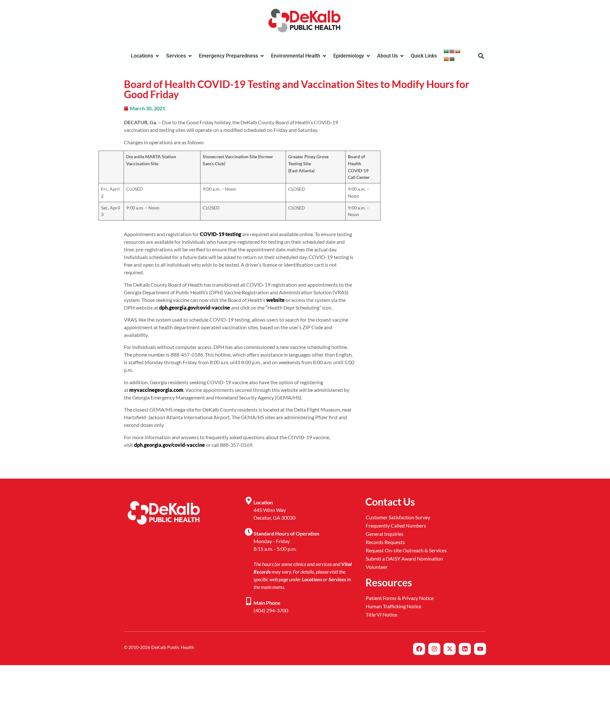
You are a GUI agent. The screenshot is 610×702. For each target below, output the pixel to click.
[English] (452, 51)
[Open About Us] (401, 56)
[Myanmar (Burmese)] (457, 51)
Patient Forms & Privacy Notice (400, 598)
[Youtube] (480, 649)
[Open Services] (190, 56)
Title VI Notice (381, 614)
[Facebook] (419, 649)
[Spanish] (446, 59)
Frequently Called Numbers (396, 525)
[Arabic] (446, 51)
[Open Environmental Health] (324, 56)
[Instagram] (434, 649)
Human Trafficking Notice (393, 606)
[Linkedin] (465, 649)
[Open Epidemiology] (368, 56)
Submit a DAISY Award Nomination (404, 558)
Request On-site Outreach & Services (406, 550)
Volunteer (377, 567)
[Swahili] (452, 59)
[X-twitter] (450, 649)
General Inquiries (384, 534)
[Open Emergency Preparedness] (262, 56)
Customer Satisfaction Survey (398, 517)
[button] (481, 56)
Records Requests (385, 542)
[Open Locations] (157, 56)
